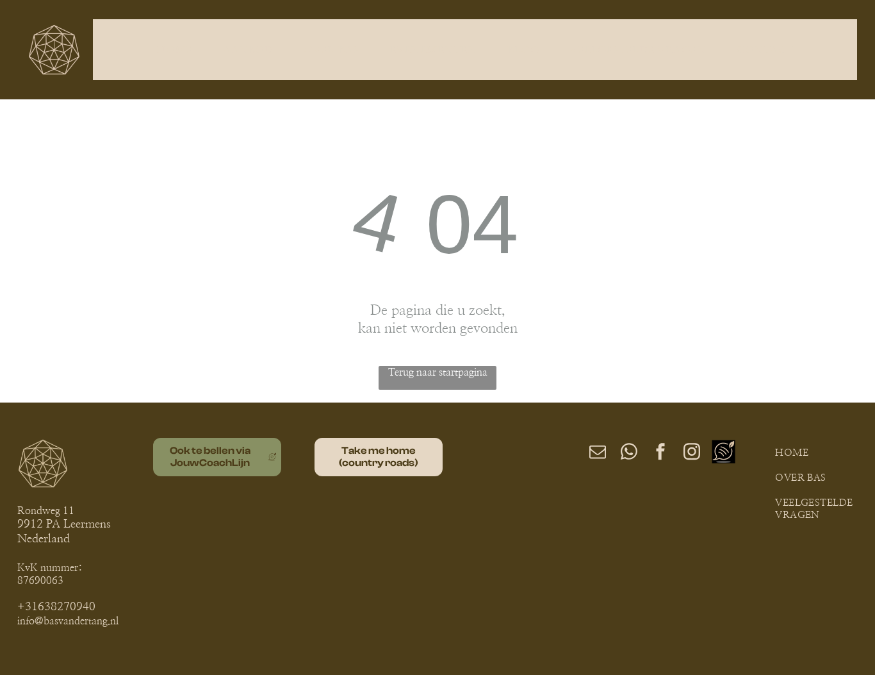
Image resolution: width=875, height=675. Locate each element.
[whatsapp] (629, 453)
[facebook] (660, 453)
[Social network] (723, 453)
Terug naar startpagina (437, 372)
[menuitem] (176, 49)
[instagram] (692, 453)
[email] (598, 453)
